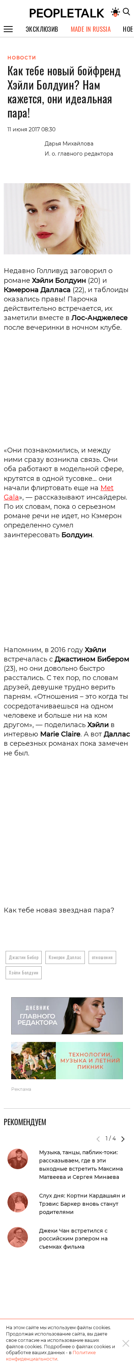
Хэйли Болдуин (23, 972)
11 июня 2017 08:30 (31, 129)
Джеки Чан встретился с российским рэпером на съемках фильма (73, 1238)
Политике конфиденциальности (51, 1356)
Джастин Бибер (23, 957)
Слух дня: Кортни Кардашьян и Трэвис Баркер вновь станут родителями (82, 1203)
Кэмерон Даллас (65, 957)
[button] (123, 1139)
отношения (102, 957)
